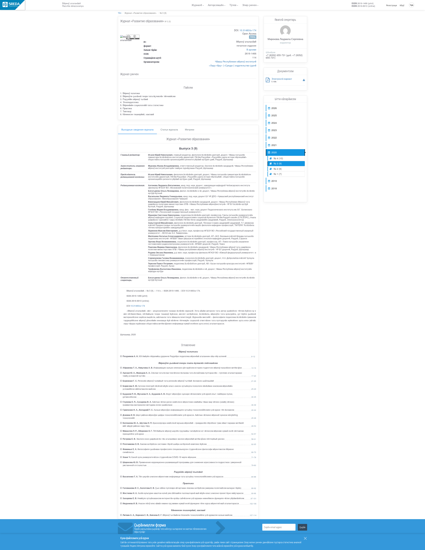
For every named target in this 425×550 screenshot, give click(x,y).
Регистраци (391, 5)
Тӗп (119, 12)
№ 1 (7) (277, 174)
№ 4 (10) (278, 158)
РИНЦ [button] (252, 37)
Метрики (189, 129)
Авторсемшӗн (216, 5)
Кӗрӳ (402, 5)
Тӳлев (232, 5)
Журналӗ (197, 5)
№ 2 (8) (277, 168)
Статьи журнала (169, 129)
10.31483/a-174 (248, 30)
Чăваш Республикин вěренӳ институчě (235, 61)
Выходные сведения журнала (137, 129)
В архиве (251, 49)
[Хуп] (305, 538)
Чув (411, 4)
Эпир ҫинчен (249, 5)
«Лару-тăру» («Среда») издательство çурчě (232, 65)
